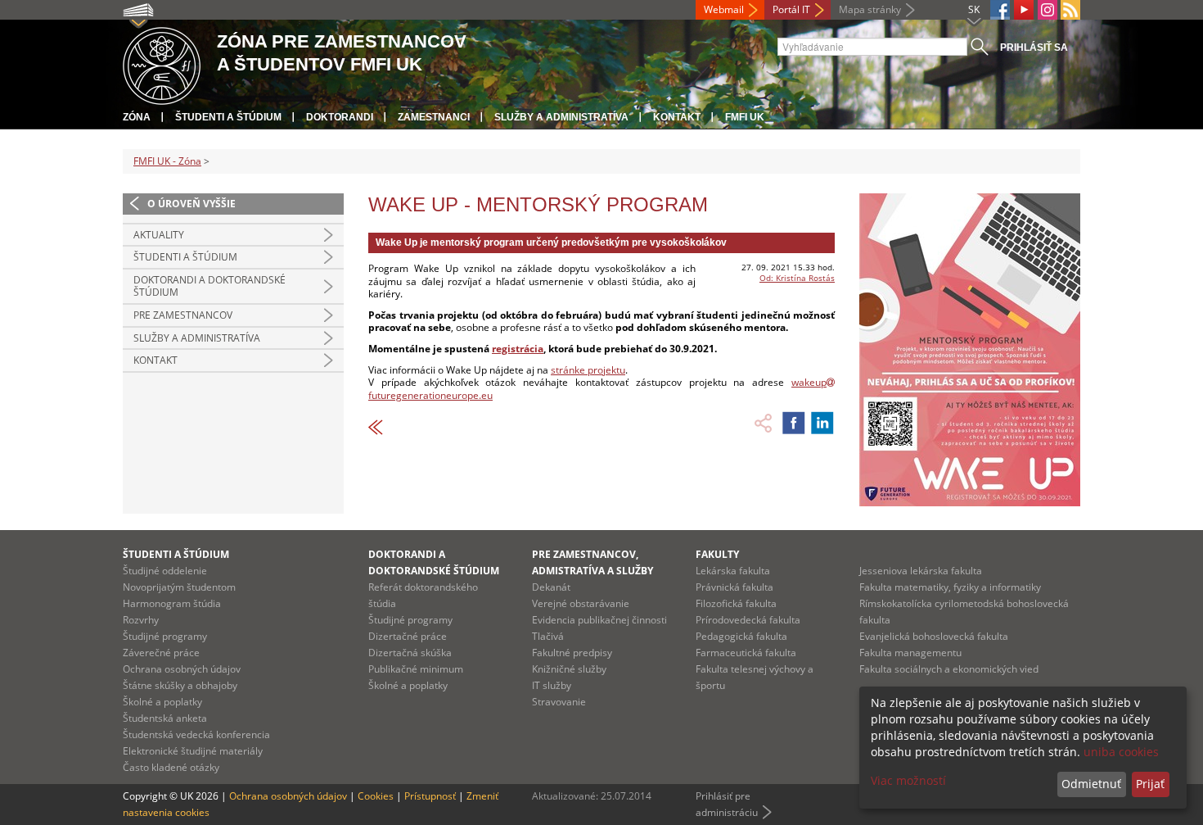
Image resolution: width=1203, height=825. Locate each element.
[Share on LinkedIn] (822, 422)
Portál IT (791, 9)
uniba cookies (1121, 751)
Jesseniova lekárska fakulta (920, 571)
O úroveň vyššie (191, 204)
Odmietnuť (1091, 783)
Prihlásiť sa (1034, 47)
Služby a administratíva (561, 117)
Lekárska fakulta (733, 571)
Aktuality (158, 235)
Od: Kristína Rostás (797, 277)
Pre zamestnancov (182, 315)
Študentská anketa (165, 718)
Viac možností (908, 780)
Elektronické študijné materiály (193, 751)
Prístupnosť (430, 796)
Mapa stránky (870, 9)
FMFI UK (744, 117)
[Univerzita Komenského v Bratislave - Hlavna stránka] (161, 63)
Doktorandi (339, 117)
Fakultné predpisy (572, 653)
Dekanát (551, 587)
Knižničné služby (569, 669)
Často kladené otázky (171, 767)
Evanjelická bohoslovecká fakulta (933, 636)
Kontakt (677, 117)
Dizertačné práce (407, 636)
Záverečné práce (161, 653)
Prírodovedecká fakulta (748, 620)
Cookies (376, 796)
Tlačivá (548, 636)
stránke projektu (588, 370)
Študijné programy (165, 636)
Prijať (1150, 783)
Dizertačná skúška (410, 653)
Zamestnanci (434, 117)
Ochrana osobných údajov (182, 669)
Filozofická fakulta (736, 603)
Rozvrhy (141, 620)
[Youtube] (1024, 10)
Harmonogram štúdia (172, 603)
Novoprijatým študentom (179, 587)
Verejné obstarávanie (580, 603)
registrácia (517, 349)
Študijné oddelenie (165, 571)
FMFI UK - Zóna (167, 161)
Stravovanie (559, 702)
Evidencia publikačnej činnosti (599, 620)
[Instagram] (1047, 10)
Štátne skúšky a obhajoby (180, 685)
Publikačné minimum (415, 669)
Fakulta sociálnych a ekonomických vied (949, 669)
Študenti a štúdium (228, 117)
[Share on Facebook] (794, 422)
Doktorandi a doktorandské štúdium (209, 286)
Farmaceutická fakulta (746, 653)
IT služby (551, 685)
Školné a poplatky (162, 702)
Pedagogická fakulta (741, 636)
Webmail (724, 9)
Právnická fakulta (734, 587)
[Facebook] (1000, 10)
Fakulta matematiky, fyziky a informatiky (950, 587)
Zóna (137, 117)
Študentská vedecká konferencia (196, 734)
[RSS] (1070, 10)
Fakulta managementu (910, 653)
